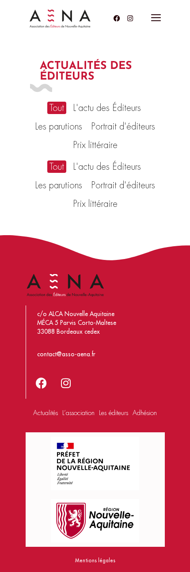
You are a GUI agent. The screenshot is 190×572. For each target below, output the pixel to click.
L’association (78, 413)
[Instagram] (130, 18)
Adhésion (145, 413)
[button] (155, 18)
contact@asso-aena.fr (66, 354)
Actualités (45, 413)
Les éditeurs (113, 413)
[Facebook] (117, 18)
